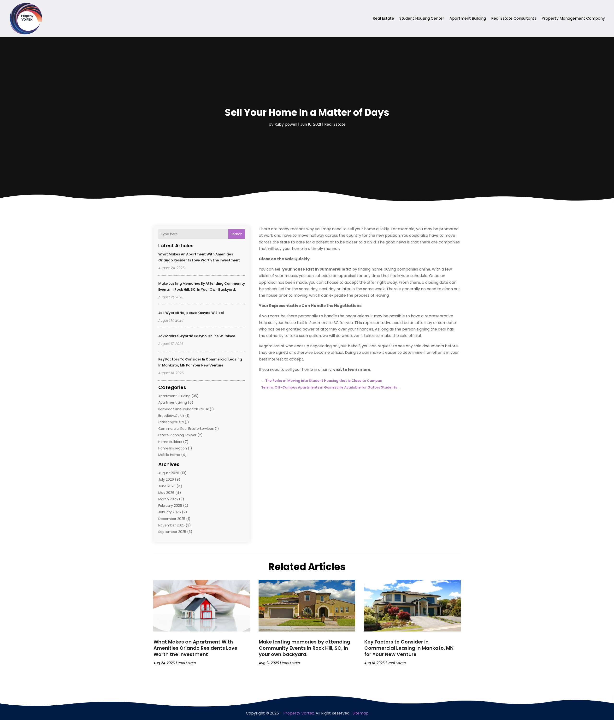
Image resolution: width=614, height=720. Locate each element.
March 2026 (168, 499)
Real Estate (383, 18)
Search (236, 234)
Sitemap (360, 713)
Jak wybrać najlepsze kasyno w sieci (191, 312)
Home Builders (170, 441)
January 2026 (169, 512)
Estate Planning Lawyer (177, 435)
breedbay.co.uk (171, 415)
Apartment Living (172, 402)
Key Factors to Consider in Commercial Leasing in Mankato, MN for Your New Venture (409, 648)
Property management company (573, 18)
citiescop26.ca (171, 422)
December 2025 (171, 518)
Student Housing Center (421, 18)
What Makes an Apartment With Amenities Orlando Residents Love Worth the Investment (195, 648)
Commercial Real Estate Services (186, 428)
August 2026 (168, 473)
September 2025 (172, 531)
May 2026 (166, 492)
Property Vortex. (299, 713)
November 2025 (171, 525)
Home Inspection (172, 448)
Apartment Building (467, 18)
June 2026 (167, 486)
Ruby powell (285, 124)
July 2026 (166, 479)
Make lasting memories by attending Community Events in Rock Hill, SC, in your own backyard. (304, 648)
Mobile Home (169, 454)
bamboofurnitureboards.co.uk (183, 409)
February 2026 (170, 505)
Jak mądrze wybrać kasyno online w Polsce (196, 336)
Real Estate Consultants (513, 18)
